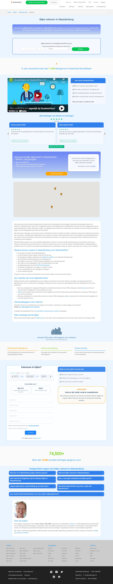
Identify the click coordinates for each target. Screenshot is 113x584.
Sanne (83, 288)
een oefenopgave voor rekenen (29, 307)
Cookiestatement (32, 578)
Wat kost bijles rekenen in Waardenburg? (73, 473)
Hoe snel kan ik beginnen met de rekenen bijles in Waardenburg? (29, 480)
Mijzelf (41, 389)
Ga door (30, 432)
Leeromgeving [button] (100, 6)
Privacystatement (28, 571)
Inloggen (103, 2)
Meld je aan (40, 318)
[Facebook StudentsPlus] (56, 572)
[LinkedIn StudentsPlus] (54, 577)
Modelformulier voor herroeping (17, 578)
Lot (69, 296)
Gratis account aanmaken (37, 2)
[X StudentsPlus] (62, 572)
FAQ (90, 2)
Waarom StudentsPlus (80, 2)
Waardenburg (23, 12)
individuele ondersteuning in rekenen (48, 311)
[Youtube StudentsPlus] (59, 577)
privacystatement (34, 425)
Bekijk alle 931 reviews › (56, 146)
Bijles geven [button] (90, 6)
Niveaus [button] (72, 6)
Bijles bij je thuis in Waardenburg (26, 164)
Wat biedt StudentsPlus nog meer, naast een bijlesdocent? (75, 487)
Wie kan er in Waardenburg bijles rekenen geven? (28, 473)
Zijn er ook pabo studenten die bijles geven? (75, 478)
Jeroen (72, 524)
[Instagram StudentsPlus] (51, 572)
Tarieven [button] (80, 6)
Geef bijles (53, 2)
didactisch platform (48, 257)
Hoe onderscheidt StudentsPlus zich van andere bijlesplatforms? (34, 494)
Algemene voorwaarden (15, 571)
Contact (96, 2)
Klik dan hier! (37, 438)
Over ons (68, 2)
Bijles (15, 12)
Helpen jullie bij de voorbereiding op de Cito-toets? (29, 486)
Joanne (20, 292)
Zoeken (80, 49)
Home (9, 12)
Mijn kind (20, 390)
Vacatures (27, 575)
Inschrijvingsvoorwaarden (15, 575)
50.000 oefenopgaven (43, 265)
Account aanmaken (56, 173)
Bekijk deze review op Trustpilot (19, 141)
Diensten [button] (62, 6)
